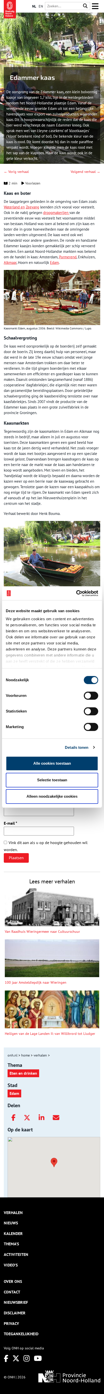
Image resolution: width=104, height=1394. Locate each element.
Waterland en (14, 207)
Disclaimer (14, 1312)
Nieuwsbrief (16, 1302)
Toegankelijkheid (21, 1333)
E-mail (10, 823)
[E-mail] (56, 1117)
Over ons (13, 1281)
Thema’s (11, 1243)
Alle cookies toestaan (52, 763)
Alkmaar (10, 262)
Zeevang (32, 207)
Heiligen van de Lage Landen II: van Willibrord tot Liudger (50, 1033)
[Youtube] (38, 1358)
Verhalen (13, 1212)
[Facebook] (13, 1117)
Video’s (11, 1264)
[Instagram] (26, 1358)
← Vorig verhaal (16, 171)
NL (34, 6)
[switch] (91, 696)
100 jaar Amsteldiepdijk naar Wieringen (35, 982)
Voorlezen (32, 183)
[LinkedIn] (41, 1117)
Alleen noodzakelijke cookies (52, 796)
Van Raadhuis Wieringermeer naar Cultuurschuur (42, 931)
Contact (12, 1291)
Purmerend (67, 257)
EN (41, 6)
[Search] (85, 6)
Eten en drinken (23, 1073)
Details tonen (76, 747)
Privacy (11, 1323)
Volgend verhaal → (85, 171)
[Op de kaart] (52, 1162)
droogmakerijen (56, 212)
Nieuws (11, 1222)
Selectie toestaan (52, 780)
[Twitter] (27, 1117)
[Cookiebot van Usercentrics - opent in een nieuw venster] (76, 593)
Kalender (13, 1233)
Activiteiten (16, 1254)
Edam (54, 262)
